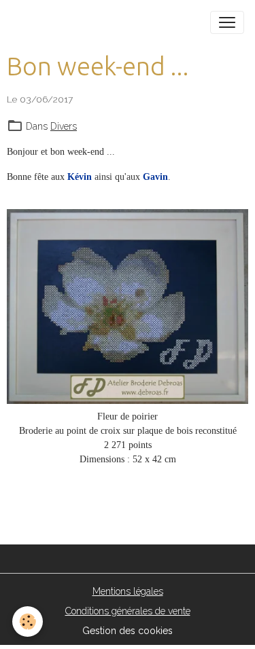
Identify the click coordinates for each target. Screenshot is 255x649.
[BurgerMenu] (227, 22)
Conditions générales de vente (127, 611)
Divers (63, 126)
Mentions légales (127, 591)
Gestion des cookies (127, 630)
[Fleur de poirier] (127, 306)
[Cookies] (27, 621)
